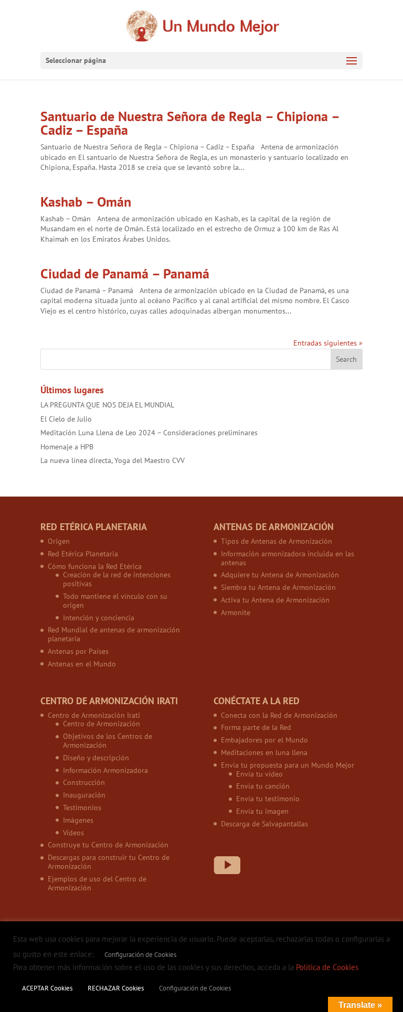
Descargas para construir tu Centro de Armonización (108, 862)
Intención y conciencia (98, 617)
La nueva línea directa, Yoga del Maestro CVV (112, 460)
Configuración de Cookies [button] (140, 954)
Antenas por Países (78, 651)
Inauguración (84, 795)
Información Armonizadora (105, 770)
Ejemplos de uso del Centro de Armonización (97, 883)
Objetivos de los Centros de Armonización (107, 740)
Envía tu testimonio (268, 798)
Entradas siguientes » (328, 343)
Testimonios (82, 807)
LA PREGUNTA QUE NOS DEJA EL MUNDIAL (107, 405)
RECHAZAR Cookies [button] (116, 988)
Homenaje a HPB (66, 446)
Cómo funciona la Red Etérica (95, 566)
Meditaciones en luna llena (264, 752)
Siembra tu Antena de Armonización (278, 587)
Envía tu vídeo (259, 774)
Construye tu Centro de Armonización (108, 844)
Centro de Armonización (101, 723)
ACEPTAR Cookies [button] (47, 988)
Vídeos (73, 832)
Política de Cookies (327, 967)
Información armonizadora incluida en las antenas (287, 558)
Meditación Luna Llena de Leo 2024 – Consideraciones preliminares (149, 432)
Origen (59, 541)
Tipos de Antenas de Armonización (276, 541)
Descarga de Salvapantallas (264, 823)
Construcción (84, 782)
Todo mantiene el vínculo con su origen (115, 600)
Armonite (235, 612)
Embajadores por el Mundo (264, 740)
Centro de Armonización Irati (94, 715)
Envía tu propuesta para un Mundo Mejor (287, 765)
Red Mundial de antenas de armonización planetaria (114, 634)
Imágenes (78, 820)
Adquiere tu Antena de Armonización (280, 574)
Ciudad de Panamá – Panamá (124, 273)
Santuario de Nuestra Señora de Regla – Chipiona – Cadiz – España (189, 122)
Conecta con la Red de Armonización (279, 715)
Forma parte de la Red (256, 727)
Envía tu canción (263, 786)
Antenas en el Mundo (82, 664)
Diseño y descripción (96, 757)
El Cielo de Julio (66, 419)
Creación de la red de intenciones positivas (117, 579)
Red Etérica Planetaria (83, 553)
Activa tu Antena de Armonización (275, 600)
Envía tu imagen (262, 811)
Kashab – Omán (85, 201)
